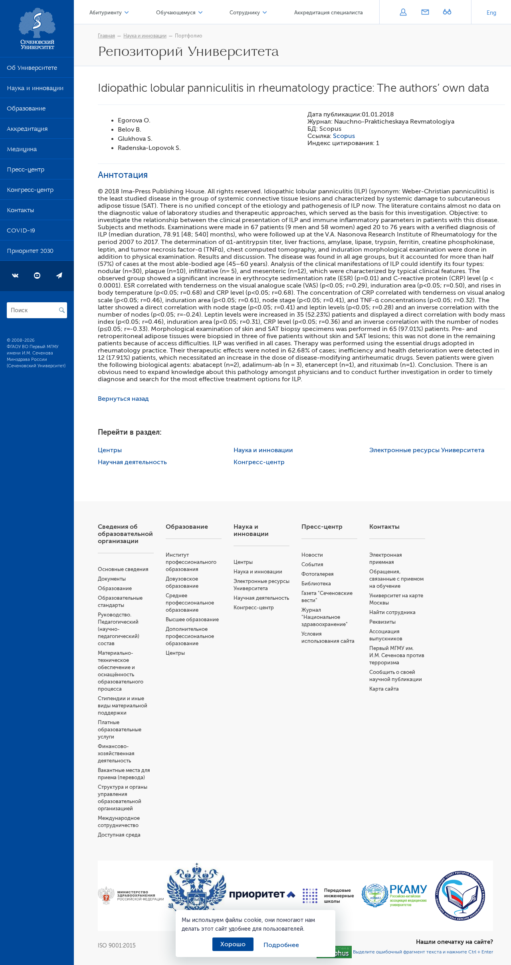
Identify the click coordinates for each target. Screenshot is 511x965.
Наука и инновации (35, 89)
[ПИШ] (328, 895)
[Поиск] (62, 310)
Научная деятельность (132, 462)
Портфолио (188, 36)
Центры (110, 450)
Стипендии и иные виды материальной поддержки (122, 705)
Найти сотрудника (392, 612)
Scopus (344, 136)
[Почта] (425, 12)
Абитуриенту (105, 13)
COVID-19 (21, 232)
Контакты (20, 211)
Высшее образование (192, 619)
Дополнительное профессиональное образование (190, 636)
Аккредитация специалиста (328, 13)
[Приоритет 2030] (262, 895)
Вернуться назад (123, 398)
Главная (106, 36)
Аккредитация (27, 130)
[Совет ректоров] (460, 896)
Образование (26, 110)
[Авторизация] (403, 12)
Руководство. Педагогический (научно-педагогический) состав (118, 629)
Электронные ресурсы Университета (426, 450)
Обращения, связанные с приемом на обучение (396, 579)
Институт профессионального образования (191, 562)
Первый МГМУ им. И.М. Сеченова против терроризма (396, 655)
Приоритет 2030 (30, 252)
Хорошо (233, 944)
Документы (112, 579)
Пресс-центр (25, 171)
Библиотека (316, 584)
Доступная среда (119, 835)
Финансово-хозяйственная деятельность (116, 753)
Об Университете (32, 69)
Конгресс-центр (30, 191)
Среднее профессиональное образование (190, 603)
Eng (491, 13)
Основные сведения (123, 569)
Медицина (22, 150)
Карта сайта (384, 689)
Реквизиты (382, 622)
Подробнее (281, 945)
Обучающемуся (176, 13)
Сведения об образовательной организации (125, 534)
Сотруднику (245, 13)
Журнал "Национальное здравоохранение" (324, 617)
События (312, 564)
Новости (312, 555)
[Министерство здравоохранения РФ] (131, 895)
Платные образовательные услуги (119, 729)
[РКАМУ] (394, 896)
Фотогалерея (317, 574)
